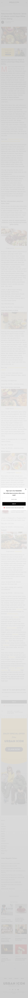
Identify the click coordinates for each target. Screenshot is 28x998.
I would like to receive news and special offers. (14, 507)
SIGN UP (14, 504)
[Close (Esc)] (25, 490)
